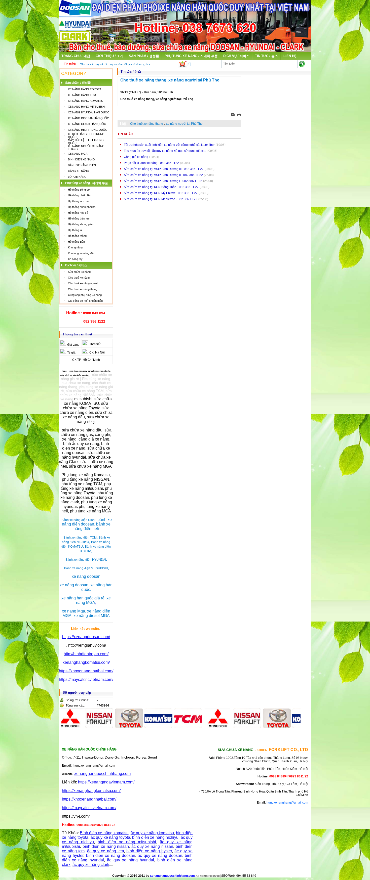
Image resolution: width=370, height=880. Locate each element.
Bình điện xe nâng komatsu (104, 833)
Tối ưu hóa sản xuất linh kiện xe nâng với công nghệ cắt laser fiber (169, 145)
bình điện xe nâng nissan (106, 846)
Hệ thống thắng (77, 235)
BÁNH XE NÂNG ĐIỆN (82, 165)
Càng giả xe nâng (136, 157)
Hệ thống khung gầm (80, 224)
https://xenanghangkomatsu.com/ (91, 790)
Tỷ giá (71, 352)
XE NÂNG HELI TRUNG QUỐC (87, 129)
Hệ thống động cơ (79, 189)
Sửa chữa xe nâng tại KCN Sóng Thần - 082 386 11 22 (161, 187)
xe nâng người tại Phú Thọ (184, 123)
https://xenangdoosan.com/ (86, 637)
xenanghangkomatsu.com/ (86, 662)
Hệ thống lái (75, 230)
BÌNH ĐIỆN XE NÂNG (81, 159)
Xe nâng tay (75, 258)
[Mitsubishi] (200, 726)
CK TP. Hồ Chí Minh (86, 360)
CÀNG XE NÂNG (78, 170)
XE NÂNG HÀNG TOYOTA (84, 89)
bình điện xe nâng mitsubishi (127, 842)
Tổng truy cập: (75, 705)
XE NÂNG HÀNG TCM (82, 95)
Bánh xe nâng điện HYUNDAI (85, 559)
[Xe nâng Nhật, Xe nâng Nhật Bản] (185, 51)
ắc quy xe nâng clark (90, 864)
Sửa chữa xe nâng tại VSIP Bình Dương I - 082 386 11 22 (163, 181)
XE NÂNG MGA (77, 153)
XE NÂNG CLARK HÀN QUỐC (87, 123)
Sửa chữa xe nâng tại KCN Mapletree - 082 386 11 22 (160, 199)
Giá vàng (73, 344)
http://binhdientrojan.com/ (86, 654)
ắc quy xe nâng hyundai (130, 860)
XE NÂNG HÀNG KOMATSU (85, 100)
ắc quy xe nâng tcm (105, 851)
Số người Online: (77, 700)
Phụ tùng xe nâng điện (81, 253)
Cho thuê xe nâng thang (82, 289)
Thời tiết (94, 344)
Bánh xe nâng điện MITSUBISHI (86, 568)
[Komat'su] (141, 726)
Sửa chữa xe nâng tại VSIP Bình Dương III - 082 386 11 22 (164, 169)
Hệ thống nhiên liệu (79, 195)
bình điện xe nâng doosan (110, 855)
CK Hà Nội (97, 352)
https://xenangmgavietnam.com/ (106, 782)
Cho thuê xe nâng (79, 277)
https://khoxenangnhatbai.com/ (86, 671)
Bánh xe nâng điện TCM (80, 537)
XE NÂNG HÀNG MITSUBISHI (86, 106)
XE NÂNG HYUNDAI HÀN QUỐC (88, 112)
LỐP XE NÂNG (77, 176)
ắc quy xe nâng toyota (110, 837)
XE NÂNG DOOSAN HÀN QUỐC (88, 118)
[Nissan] (82, 726)
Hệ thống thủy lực (79, 218)
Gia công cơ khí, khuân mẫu (85, 300)
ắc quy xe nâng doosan (160, 855)
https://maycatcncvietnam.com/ (86, 679)
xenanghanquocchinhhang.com (102, 773)
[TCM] (171, 726)
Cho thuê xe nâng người (82, 283)
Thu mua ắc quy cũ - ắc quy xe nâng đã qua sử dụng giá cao (115, 64)
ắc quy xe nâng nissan (152, 846)
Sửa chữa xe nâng (79, 271)
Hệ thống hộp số (78, 212)
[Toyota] (112, 726)
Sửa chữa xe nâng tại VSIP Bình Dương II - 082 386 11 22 (163, 175)
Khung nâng (75, 247)
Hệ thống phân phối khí (82, 206)
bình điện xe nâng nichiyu (155, 837)
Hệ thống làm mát (78, 201)
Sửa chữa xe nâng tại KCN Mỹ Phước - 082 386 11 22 (161, 193)
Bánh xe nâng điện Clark (78, 520)
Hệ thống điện (76, 241)
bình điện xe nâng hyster (149, 851)
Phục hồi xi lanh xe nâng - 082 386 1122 (151, 163)
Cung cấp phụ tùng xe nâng (85, 294)
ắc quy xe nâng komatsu (152, 833)
